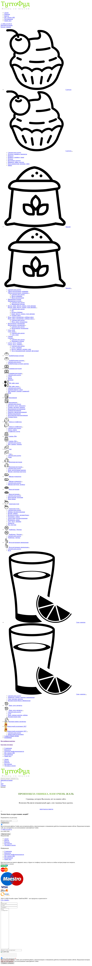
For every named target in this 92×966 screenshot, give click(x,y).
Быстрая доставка (7, 744)
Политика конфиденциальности (14, 751)
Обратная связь (5, 834)
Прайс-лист (7, 20)
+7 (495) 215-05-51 (6, 23)
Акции (6, 12)
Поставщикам (8, 19)
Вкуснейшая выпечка (8, 741)
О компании (8, 748)
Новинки (7, 14)
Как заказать (8, 764)
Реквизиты (7, 750)
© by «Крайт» (5, 900)
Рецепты (7, 762)
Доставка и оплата (10, 765)
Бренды (6, 16)
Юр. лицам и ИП (9, 17)
